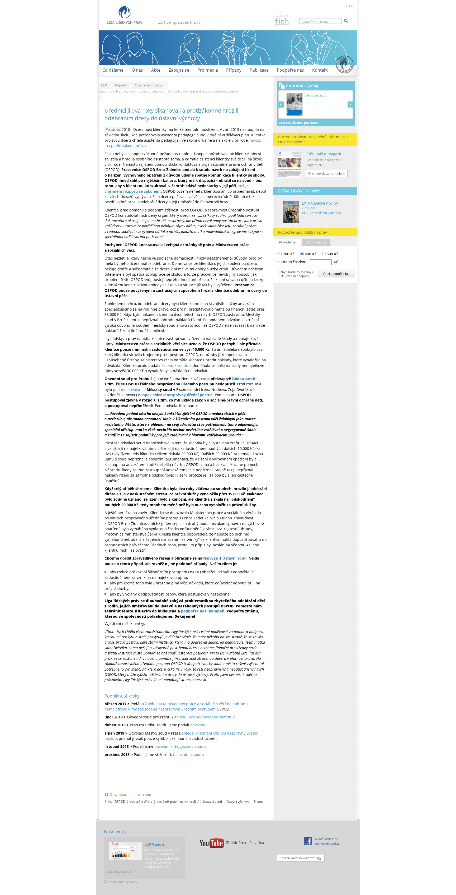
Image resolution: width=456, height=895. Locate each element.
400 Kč (310, 253)
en (347, 5)
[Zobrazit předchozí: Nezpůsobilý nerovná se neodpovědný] (281, 104)
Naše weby (115, 831)
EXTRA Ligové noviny (320, 203)
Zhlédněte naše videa (245, 842)
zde (321, 164)
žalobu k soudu (175, 365)
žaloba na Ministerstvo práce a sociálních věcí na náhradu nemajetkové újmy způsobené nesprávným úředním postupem (176, 706)
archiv (335, 212)
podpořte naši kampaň (202, 610)
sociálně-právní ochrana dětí (177, 801)
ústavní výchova (238, 801)
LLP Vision (154, 844)
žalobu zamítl (244, 378)
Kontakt (320, 70)
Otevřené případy (149, 85)
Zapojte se (179, 70)
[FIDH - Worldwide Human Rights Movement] (282, 20)
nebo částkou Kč (310, 261)
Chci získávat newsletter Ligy (300, 858)
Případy (233, 70)
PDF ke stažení (314, 212)
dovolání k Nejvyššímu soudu (180, 746)
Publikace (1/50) (302, 85)
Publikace (259, 70)
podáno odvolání (127, 389)
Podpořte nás (290, 70)
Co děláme (113, 70)
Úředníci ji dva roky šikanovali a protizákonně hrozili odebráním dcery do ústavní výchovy (171, 114)
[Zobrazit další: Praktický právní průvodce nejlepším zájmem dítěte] (350, 104)
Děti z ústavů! (315, 95)
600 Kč (332, 253)
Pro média (207, 70)
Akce (155, 70)
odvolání (197, 724)
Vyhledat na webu (315, 21)
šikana (259, 801)
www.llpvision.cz (119, 872)
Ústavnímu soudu (188, 754)
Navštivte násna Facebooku (327, 841)
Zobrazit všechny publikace (298, 122)
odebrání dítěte (141, 801)
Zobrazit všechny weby (120, 881)
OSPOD (120, 801)
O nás (137, 70)
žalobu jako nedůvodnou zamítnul (205, 716)
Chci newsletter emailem (326, 173)
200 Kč (288, 253)
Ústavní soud (234, 558)
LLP (104, 85)
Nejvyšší (210, 558)
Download (118, 794)
